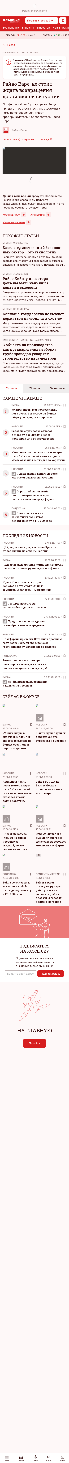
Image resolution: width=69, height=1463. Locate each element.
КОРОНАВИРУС (11, 52)
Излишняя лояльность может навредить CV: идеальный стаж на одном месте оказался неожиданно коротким (38, 456)
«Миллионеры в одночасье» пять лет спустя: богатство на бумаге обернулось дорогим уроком (34, 413)
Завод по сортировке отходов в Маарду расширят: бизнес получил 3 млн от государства (33, 434)
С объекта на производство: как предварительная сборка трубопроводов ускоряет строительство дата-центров (29, 351)
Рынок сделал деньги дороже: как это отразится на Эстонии (51, 736)
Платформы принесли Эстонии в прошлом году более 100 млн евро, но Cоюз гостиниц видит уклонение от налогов (32, 642)
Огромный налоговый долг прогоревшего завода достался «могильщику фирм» (32, 495)
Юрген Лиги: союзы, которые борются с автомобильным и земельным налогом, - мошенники (27, 585)
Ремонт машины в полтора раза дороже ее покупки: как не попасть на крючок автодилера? (25, 664)
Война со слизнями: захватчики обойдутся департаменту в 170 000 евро (32, 516)
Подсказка (19, 508)
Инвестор (43, 27)
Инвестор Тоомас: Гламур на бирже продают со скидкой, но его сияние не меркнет (16, 841)
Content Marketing (21, 340)
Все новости (11, 27)
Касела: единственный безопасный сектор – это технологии (32, 249)
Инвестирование (14, 222)
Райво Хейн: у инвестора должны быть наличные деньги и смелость (25, 283)
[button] (20, 973)
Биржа (16, 405)
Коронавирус (11, 214)
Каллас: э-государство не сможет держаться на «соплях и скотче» (33, 316)
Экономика (37, 214)
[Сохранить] (64, 405)
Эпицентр (28, 27)
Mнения (7, 242)
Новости (17, 426)
